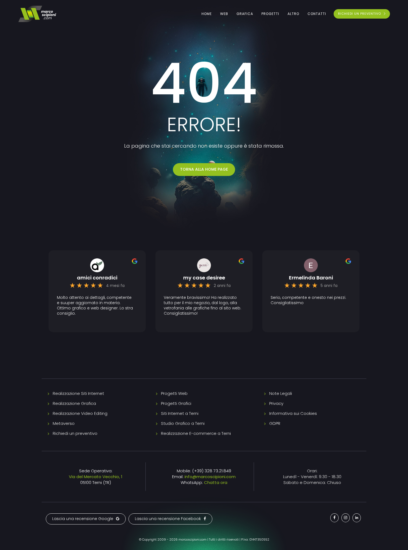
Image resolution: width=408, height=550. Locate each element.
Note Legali (280, 393)
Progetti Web (174, 393)
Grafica (244, 13)
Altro (293, 13)
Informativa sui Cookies (293, 413)
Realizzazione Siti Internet (78, 393)
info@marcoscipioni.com (210, 477)
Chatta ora (215, 482)
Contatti (317, 13)
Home (207, 13)
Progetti (270, 13)
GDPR (274, 423)
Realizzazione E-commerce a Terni (196, 433)
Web (224, 13)
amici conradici (97, 278)
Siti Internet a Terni (179, 413)
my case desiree (204, 278)
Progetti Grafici (176, 403)
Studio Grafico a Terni (183, 423)
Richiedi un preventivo (75, 433)
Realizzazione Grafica (74, 403)
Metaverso (64, 423)
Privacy (276, 403)
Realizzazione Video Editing (80, 413)
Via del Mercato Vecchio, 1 (95, 477)
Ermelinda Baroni (311, 278)
